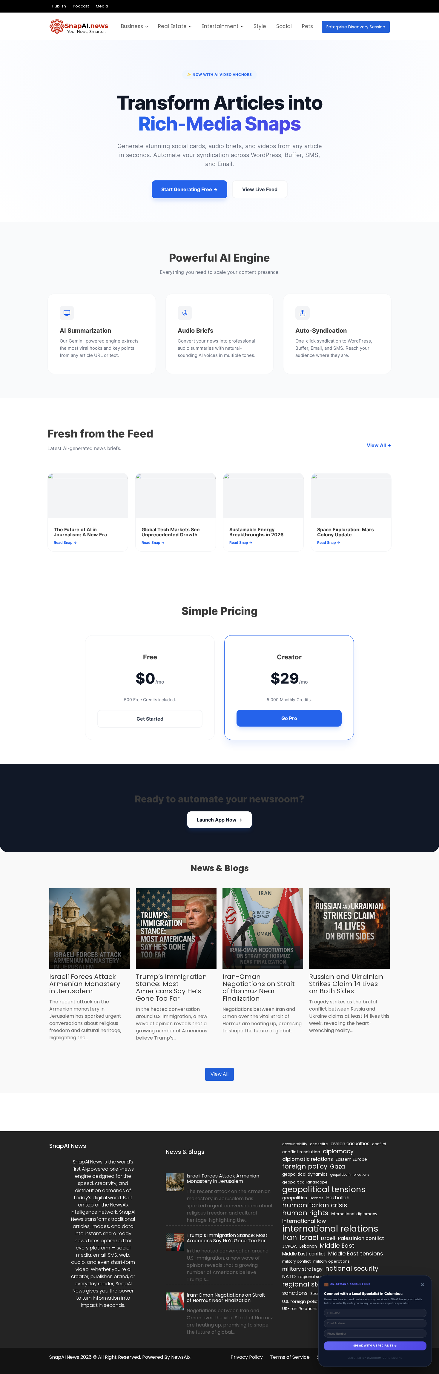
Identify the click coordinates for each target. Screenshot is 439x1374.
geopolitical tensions (324, 1189)
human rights (305, 1213)
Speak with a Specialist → (375, 1345)
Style (260, 26)
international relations (330, 1228)
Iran (289, 1237)
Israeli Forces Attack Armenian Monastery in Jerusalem (84, 984)
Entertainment (220, 26)
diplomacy (338, 1151)
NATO (289, 1276)
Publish (59, 6)
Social (284, 26)
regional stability (309, 1284)
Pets (307, 26)
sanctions (295, 1293)
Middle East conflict (304, 1254)
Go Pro (289, 718)
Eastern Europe (351, 1159)
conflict (379, 1143)
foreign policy (304, 1166)
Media (102, 6)
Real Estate (172, 26)
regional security (315, 1277)
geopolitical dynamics (305, 1174)
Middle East (337, 1245)
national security (351, 1268)
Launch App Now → (219, 820)
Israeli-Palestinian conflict (352, 1238)
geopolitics (294, 1198)
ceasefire (319, 1143)
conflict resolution (301, 1152)
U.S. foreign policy (301, 1301)
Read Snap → (65, 542)
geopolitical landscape (305, 1182)
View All (219, 1074)
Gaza (337, 1166)
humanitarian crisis (314, 1205)
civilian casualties (350, 1143)
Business (132, 26)
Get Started (149, 719)
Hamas (316, 1197)
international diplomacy (354, 1213)
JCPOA (289, 1246)
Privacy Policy (247, 1357)
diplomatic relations (307, 1159)
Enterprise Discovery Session (355, 27)
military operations (331, 1261)
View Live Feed (259, 189)
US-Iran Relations (299, 1309)
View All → (379, 445)
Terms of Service (290, 1357)
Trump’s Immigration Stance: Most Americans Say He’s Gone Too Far (171, 987)
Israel (309, 1237)
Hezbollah (337, 1197)
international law (304, 1221)
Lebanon (308, 1246)
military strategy (302, 1269)
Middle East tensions (355, 1253)
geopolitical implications (349, 1174)
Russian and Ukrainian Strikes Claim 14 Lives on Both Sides (346, 984)
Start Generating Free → (189, 189)
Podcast (81, 6)
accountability (294, 1144)
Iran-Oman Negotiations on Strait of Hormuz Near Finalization (258, 987)
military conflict (296, 1261)
